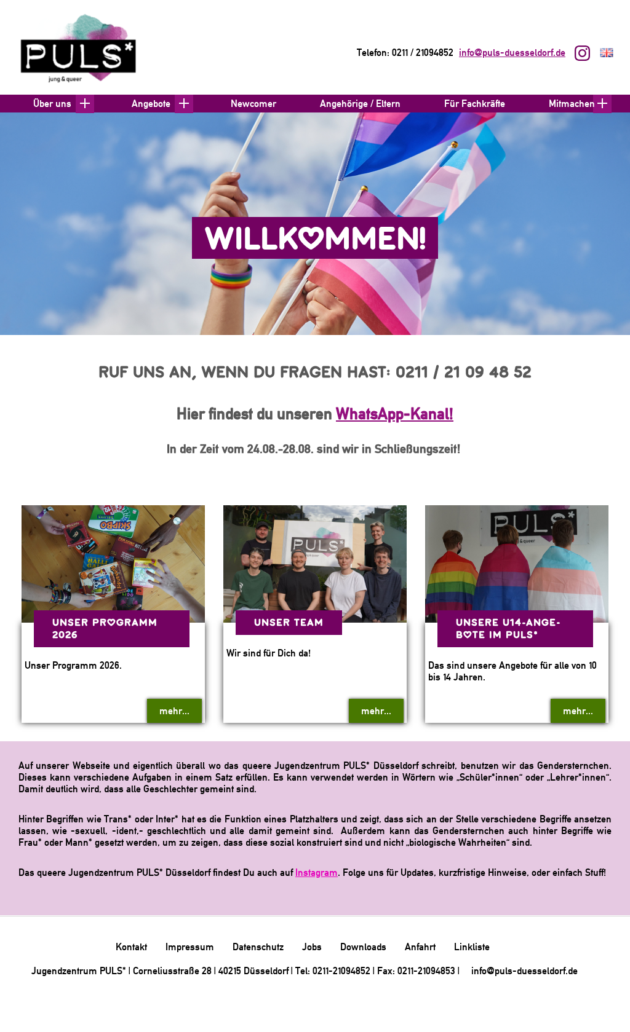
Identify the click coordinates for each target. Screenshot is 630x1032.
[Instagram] (584, 54)
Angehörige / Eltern (360, 103)
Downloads (363, 947)
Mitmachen (572, 103)
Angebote (151, 103)
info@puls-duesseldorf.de (512, 52)
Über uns (52, 103)
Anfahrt (420, 947)
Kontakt (131, 947)
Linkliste (472, 947)
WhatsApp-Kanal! (394, 413)
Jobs (312, 947)
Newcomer (253, 103)
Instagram (316, 872)
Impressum (189, 947)
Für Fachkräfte (474, 103)
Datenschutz (258, 947)
